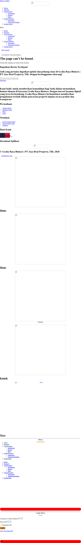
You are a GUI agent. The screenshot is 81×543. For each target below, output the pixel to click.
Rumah (10, 15)
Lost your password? (6, 531)
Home (6, 8)
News (2, 435)
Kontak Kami (8, 24)
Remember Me (7, 525)
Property (6, 10)
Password (3, 522)
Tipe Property (8, 12)
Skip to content (4, 1)
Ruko (9, 17)
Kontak (4, 378)
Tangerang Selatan (13, 22)
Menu (3, 267)
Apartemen (11, 13)
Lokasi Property (9, 19)
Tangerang (11, 20)
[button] (40, 27)
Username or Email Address (8, 519)
